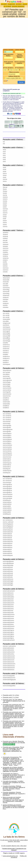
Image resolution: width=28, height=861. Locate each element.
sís (4, 143)
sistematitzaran (8, 599)
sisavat (5, 236)
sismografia (7, 425)
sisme (5, 179)
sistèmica (6, 356)
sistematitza (7, 502)
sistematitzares (8, 606)
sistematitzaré (8, 575)
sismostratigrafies (9, 685)
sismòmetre (7, 394)
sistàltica (6, 406)
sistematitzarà (8, 573)
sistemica (6, 345)
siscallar (6, 321)
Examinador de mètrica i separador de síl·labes (10, 774)
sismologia (7, 382)
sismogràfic (7, 431)
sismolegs (6, 333)
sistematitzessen (9, 656)
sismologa (6, 335)
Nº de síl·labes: (8, 68)
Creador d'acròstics (9, 786)
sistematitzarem (8, 603)
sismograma (7, 380)
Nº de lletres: (19, 68)
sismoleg (6, 289)
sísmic (5, 226)
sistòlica (6, 360)
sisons (5, 213)
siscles (5, 242)
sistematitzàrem (8, 622)
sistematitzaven (8, 616)
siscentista (6, 421)
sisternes (6, 348)
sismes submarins (9, 646)
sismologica (7, 433)
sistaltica (6, 398)
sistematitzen (7, 543)
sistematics (7, 461)
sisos (5, 181)
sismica (5, 248)
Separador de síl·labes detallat (12, 767)
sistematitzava (8, 579)
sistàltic (5, 354)
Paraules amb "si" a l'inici (11, 695)
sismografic (7, 427)
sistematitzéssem (9, 664)
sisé (4, 159)
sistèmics (6, 358)
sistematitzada (8, 565)
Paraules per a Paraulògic (11, 747)
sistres (5, 266)
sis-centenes (7, 478)
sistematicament (9, 591)
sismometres (7, 445)
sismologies (7, 437)
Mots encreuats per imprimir (12, 797)
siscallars (6, 374)
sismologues (7, 439)
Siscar (5, 187)
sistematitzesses (9, 658)
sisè (4, 157)
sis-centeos (7, 419)
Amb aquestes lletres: (8, 55)
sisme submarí (8, 522)
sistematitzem (8, 541)
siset (4, 177)
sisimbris (6, 325)
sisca (5, 173)
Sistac (5, 191)
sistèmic (6, 303)
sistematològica (8, 636)
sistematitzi (7, 506)
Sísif (4, 167)
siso (4, 153)
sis (4, 141)
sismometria (7, 447)
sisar (4, 171)
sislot (5, 207)
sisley (5, 205)
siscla (5, 195)
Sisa (4, 149)
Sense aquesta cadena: (19, 62)
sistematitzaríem (9, 652)
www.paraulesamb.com (10, 856)
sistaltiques (7, 500)
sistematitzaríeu (8, 654)
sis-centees (7, 414)
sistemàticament (9, 640)
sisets (5, 203)
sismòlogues (7, 453)
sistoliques (6, 468)
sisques (5, 254)
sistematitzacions (9, 677)
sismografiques (8, 561)
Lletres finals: (19, 50)
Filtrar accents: (14, 72)
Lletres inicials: (8, 50)
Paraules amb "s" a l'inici (11, 697)
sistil (4, 218)
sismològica (7, 441)
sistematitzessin (8, 660)
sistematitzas (7, 536)
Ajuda (5, 81)
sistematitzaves (8, 618)
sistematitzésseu (9, 666)
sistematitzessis (8, 662)
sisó (4, 161)
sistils (5, 262)
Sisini (5, 189)
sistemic (6, 297)
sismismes (6, 329)
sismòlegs (6, 339)
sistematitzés (7, 553)
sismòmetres (7, 455)
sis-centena (7, 415)
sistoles (5, 299)
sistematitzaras (8, 601)
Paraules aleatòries (9, 792)
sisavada (6, 280)
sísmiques (6, 364)
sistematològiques (9, 679)
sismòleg (6, 293)
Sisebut (5, 232)
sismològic (6, 386)
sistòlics (6, 362)
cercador (4, 4)
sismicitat (6, 376)
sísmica (5, 268)
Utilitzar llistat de (14, 76)
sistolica (6, 350)
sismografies (7, 488)
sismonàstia (7, 451)
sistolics (6, 352)
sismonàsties (7, 496)
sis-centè (6, 315)
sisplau (5, 252)
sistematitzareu (8, 608)
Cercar (21, 82)
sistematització (8, 595)
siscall (5, 240)
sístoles (5, 307)
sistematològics (8, 638)
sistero (5, 260)
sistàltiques (7, 514)
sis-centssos (7, 480)
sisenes (5, 244)
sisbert (5, 238)
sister (5, 216)
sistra (5, 222)
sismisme (6, 287)
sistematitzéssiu (8, 669)
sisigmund (6, 323)
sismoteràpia (7, 498)
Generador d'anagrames (11, 757)
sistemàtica (7, 465)
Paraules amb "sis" (9, 699)
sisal (4, 169)
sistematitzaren (8, 605)
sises (5, 175)
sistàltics (6, 407)
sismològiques (8, 526)
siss (4, 155)
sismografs (7, 378)
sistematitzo (7, 508)
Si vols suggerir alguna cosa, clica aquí (13, 846)
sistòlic (5, 305)
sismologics (7, 435)
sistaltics (6, 400)
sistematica (7, 459)
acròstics (19, 4)
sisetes (5, 246)
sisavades (6, 319)
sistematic (6, 402)
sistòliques (6, 472)
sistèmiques (7, 470)
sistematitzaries (8, 650)
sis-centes (6, 372)
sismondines (7, 449)
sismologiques (8, 524)
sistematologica (8, 630)
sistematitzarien (8, 648)
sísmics (5, 270)
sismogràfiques (8, 563)
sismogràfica (7, 490)
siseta (5, 201)
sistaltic (5, 343)
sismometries (7, 494)
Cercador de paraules (10, 781)
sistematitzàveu (8, 628)
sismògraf (6, 337)
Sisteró (5, 234)
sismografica (7, 484)
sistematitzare (8, 571)
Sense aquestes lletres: (19, 56)
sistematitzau (7, 539)
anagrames (11, 4)
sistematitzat (7, 537)
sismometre (7, 388)
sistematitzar (7, 534)
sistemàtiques (8, 555)
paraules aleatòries (18, 6)
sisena (5, 197)
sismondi (6, 291)
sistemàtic (6, 404)
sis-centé (6, 317)
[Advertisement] (14, 33)
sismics (5, 250)
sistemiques (7, 463)
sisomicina (6, 396)
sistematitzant (8, 567)
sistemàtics (7, 467)
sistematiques (8, 530)
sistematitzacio (8, 593)
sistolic (5, 301)
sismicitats (6, 423)
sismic (5, 211)
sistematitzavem (8, 614)
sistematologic (8, 583)
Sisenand (6, 278)
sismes (5, 209)
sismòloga (6, 341)
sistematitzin (7, 549)
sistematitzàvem (8, 626)
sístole (5, 272)
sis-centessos (8, 520)
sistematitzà (7, 510)
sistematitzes (7, 545)
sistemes (6, 295)
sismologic (6, 384)
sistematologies (8, 634)
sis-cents (6, 313)
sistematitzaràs (8, 612)
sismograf (6, 331)
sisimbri (5, 285)
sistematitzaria (8, 610)
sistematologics (8, 632)
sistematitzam (8, 532)
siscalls (5, 284)
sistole (5, 264)
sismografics (7, 486)
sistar (5, 215)
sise (4, 151)
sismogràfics (7, 492)
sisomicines (7, 457)
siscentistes (7, 482)
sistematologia (8, 581)
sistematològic (8, 585)
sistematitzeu (7, 547)
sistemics (6, 347)
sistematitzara (8, 569)
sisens (5, 199)
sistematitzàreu (8, 624)
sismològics (7, 443)
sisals (5, 193)
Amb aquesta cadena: (8, 62)
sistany (5, 256)
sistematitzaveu (8, 620)
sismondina (7, 390)
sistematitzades (8, 597)
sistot (5, 220)
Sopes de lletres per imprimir (12, 805)
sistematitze (7, 504)
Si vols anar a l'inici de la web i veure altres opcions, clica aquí (14, 840)
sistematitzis (7, 551)
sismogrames (7, 429)
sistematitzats (8, 577)
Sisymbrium (7, 370)
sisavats (6, 282)
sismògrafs (7, 392)
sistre (5, 224)
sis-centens (7, 417)
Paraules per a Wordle (10, 741)
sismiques (6, 327)
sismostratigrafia (9, 676)
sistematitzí (7, 512)
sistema (5, 258)
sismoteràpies (8, 528)
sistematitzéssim (9, 667)
